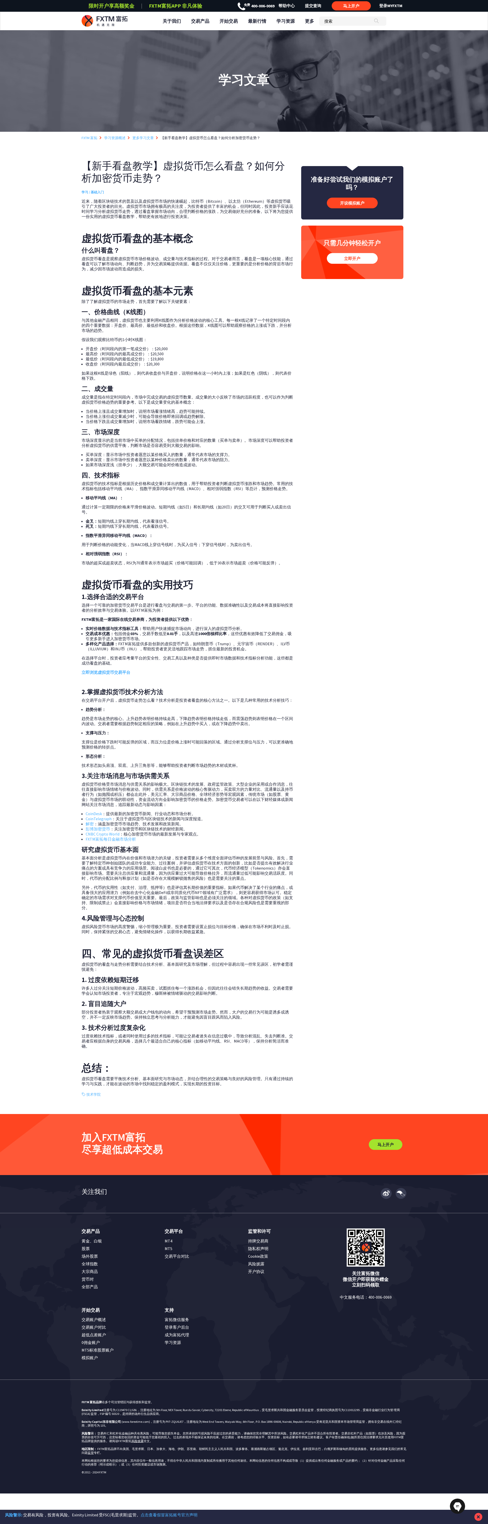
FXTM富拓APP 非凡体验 (175, 6)
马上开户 (351, 5)
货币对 (88, 1279)
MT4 (168, 1240)
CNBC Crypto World (102, 834)
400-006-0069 (259, 5)
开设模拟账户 (352, 203)
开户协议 (256, 1271)
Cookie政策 (258, 1256)
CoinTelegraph (99, 818)
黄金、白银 (92, 1240)
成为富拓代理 (177, 1334)
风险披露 (256, 1263)
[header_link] (114, 21)
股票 (86, 1248)
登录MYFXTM (390, 5)
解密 (90, 823)
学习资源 (173, 1342)
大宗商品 (90, 1271)
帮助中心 (287, 5)
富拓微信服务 (177, 1319)
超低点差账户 (94, 1334)
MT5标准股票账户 (98, 1350)
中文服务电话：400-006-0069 (366, 1297)
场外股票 (90, 1256)
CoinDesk (94, 813)
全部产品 (90, 1286)
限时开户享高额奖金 (111, 6)
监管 (91, 1453)
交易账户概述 (94, 1319)
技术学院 (93, 1094)
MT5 (168, 1248)
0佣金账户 (91, 1342)
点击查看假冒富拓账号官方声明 (169, 1514)
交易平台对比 (177, 1256)
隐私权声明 (258, 1248)
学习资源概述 (115, 138)
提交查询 (313, 5)
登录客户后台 (177, 1327)
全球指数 (90, 1263)
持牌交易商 (258, 1240)
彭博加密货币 (98, 828)
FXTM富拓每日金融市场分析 (111, 839)
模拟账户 (90, 1357)
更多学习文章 (143, 138)
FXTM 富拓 (89, 138)
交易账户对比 (94, 1327)
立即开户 (352, 258)
